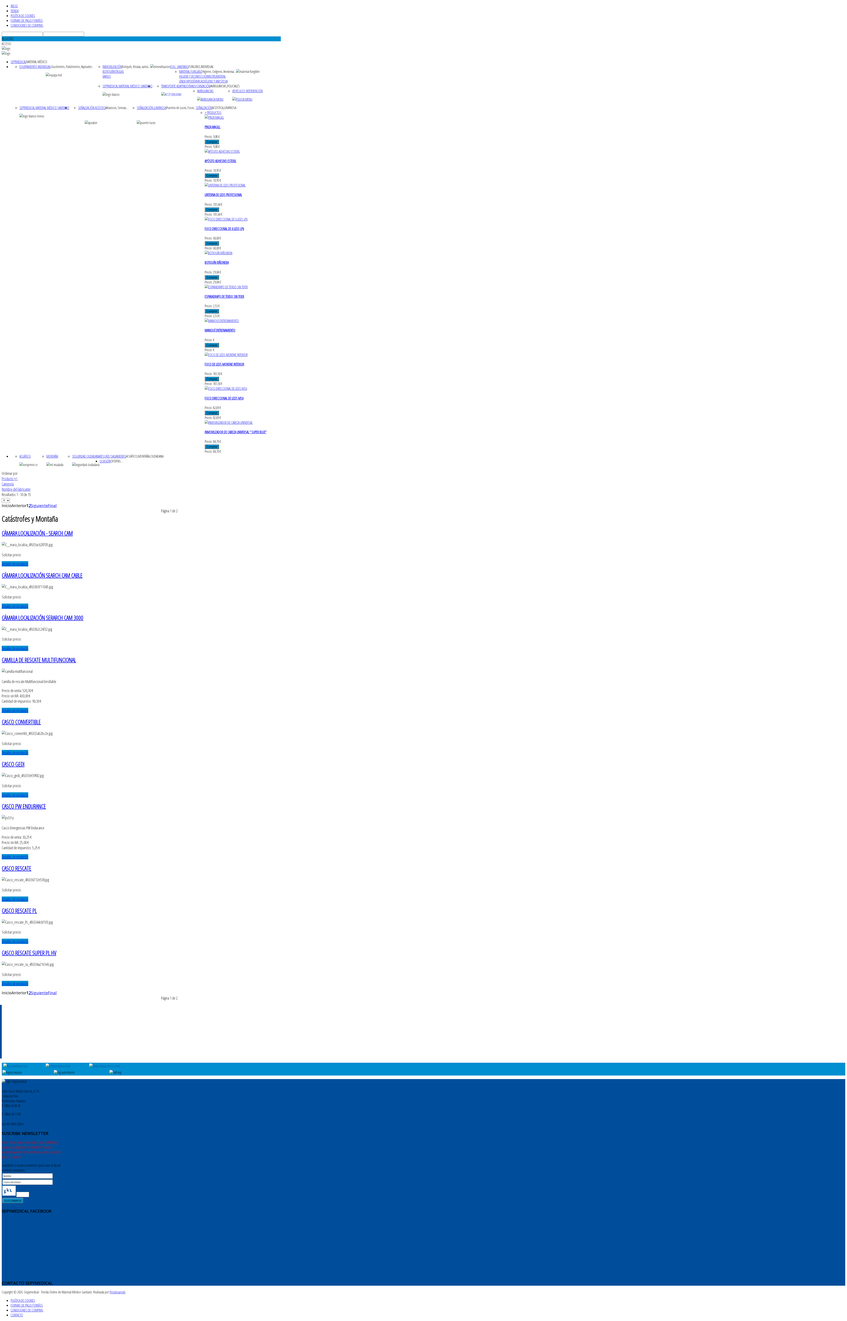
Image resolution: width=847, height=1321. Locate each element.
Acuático (25, 456)
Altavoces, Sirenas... (117, 107)
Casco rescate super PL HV (29, 953)
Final (52, 505)
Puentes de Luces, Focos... (181, 107)
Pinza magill (212, 127)
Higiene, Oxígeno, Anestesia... (219, 71)
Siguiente (39, 505)
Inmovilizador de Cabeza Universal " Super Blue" (235, 432)
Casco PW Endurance (24, 806)
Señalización (204, 107)
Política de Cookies (23, 15)
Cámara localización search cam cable (42, 575)
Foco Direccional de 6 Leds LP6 (224, 228)
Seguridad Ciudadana (86, 456)
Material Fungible (190, 71)
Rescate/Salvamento (113, 456)
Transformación (199, 86)
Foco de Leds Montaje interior (224, 364)
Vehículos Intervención (247, 91)
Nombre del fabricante (16, 489)
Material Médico (36, 61)
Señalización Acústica (92, 107)
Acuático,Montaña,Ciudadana (144, 456)
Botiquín (108, 71)
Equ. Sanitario (179, 66)
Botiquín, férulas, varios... (136, 66)
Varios (107, 76)
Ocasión (105, 461)
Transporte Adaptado (174, 86)
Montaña (52, 456)
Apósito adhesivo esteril (220, 161)
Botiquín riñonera (217, 262)
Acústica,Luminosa (224, 107)
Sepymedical (18, 61)
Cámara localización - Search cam (37, 533)
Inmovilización (112, 66)
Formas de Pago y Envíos (27, 20)
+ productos (213, 112)
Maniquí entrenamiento (220, 330)
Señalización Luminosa (151, 107)
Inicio (14, 6)
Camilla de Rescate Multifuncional (39, 660)
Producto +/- (10, 478)
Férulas (119, 71)
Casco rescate (16, 868)
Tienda (15, 10)
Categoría (8, 484)
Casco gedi (13, 764)
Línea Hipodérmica (190, 81)
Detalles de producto (15, 563)
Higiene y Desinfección (193, 76)
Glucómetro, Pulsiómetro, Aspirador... (72, 66)
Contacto (17, 1315)
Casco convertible (21, 722)
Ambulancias (205, 91)
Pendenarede (118, 1292)
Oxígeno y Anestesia (215, 81)
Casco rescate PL (19, 911)
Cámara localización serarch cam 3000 (42, 618)
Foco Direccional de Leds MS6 (224, 398)
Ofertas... (117, 461)
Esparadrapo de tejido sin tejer (224, 296)
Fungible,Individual (201, 66)
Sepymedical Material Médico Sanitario (127, 86)
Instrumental (217, 76)
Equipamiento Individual (35, 66)
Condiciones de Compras (27, 25)
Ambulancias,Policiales (225, 86)
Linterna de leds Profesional (223, 194)
